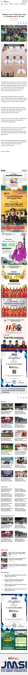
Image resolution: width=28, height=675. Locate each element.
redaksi (11, 18)
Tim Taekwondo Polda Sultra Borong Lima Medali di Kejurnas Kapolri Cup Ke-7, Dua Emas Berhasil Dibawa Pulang (7, 466)
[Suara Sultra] (6, 1)
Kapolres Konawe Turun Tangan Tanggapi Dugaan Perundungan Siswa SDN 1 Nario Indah (16, 553)
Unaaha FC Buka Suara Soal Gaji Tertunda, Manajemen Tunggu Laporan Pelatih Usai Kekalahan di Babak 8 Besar (20, 453)
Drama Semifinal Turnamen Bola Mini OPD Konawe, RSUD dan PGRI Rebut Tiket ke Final (7, 439)
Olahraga (16, 18)
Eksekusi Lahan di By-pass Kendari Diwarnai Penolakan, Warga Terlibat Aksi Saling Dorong (17, 565)
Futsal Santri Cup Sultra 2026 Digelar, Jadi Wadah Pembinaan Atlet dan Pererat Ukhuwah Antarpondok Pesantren (21, 439)
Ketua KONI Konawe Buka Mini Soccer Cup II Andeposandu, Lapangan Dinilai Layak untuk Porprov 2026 (7, 453)
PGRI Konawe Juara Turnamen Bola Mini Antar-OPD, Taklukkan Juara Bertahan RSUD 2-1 (20, 426)
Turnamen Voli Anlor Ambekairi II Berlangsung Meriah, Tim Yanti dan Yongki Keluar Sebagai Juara (21, 412)
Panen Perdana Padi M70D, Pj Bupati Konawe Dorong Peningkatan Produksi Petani (15, 576)
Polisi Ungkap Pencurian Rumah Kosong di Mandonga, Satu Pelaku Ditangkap (17, 559)
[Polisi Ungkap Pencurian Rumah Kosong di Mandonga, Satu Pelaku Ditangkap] (4, 560)
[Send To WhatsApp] (26, 23)
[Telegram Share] (23, 23)
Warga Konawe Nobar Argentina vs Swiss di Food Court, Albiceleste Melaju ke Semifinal (20, 466)
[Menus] (2, 1)
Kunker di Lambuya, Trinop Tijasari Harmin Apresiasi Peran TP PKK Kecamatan (15, 585)
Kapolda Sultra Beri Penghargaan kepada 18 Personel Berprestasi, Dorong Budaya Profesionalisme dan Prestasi (20, 480)
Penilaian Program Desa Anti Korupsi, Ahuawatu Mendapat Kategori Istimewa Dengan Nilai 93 (14, 580)
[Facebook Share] (18, 23)
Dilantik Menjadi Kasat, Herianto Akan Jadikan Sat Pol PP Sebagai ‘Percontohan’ (16, 590)
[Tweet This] (21, 23)
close (15, 659)
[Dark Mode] (23, 1)
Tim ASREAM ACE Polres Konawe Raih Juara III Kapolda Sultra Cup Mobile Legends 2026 (6, 480)
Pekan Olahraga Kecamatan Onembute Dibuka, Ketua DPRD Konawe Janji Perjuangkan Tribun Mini (6, 412)
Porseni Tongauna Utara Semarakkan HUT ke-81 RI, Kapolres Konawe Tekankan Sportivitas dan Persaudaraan (7, 426)
